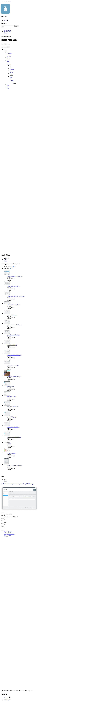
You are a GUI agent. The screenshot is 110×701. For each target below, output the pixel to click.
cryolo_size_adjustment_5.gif (13, 376)
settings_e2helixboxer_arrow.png (14, 465)
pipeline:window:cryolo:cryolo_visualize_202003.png (17, 484)
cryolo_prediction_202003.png (14, 355)
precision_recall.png (11, 453)
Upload (5, 259)
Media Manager (7, 31)
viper (11, 77)
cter (10, 67)
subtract (11, 72)
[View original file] (19, 510)
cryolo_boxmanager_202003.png (14, 276)
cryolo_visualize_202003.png (14, 437)
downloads (9, 53)
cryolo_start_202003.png (12, 406)
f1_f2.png (9, 443)
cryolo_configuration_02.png (13, 304)
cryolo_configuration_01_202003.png (16, 296)
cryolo (14, 83)
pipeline (8, 64)
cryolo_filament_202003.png (13, 335)
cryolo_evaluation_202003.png (14, 324)
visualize (6, 536)
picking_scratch (7, 535)
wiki (8, 88)
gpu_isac (9, 56)
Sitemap (5, 33)
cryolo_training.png (11, 417)
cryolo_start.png (10, 386)
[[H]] (5, 12)
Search (16, 26)
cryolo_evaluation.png (12, 314)
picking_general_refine (9, 534)
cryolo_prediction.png (12, 345)
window (11, 80)
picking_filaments (8, 531)
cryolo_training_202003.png (13, 427)
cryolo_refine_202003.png (13, 365)
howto (8, 58)
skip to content (7, 1)
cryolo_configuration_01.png (13, 286)
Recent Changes (7, 30)
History (5, 481)
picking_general (7, 532)
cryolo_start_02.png (11, 396)
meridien (12, 69)
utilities (11, 75)
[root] (5, 50)
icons (8, 61)
